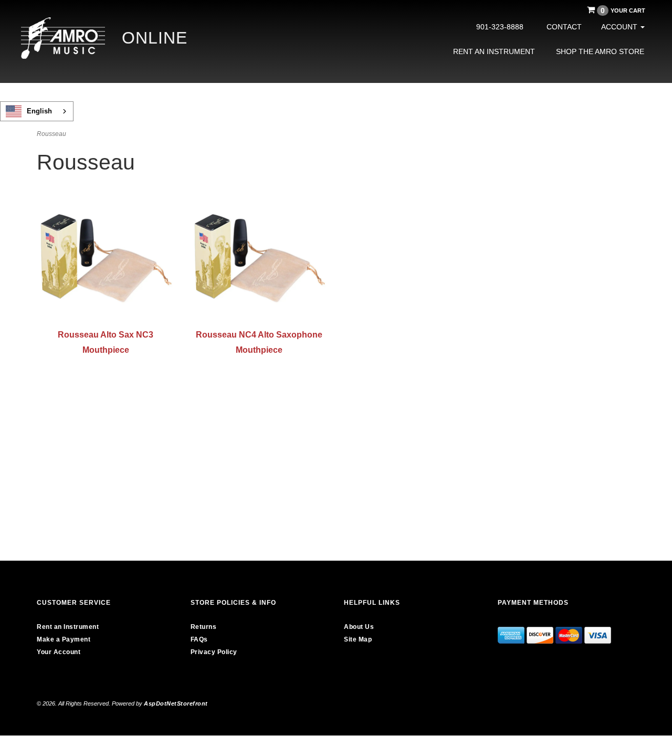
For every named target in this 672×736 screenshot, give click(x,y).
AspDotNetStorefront (176, 703)
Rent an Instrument (494, 51)
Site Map (358, 639)
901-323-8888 (499, 27)
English (39, 111)
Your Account (58, 652)
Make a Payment (63, 639)
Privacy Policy (214, 652)
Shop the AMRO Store (600, 51)
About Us (359, 626)
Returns (204, 626)
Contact (564, 27)
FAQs (199, 639)
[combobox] (37, 111)
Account (620, 27)
